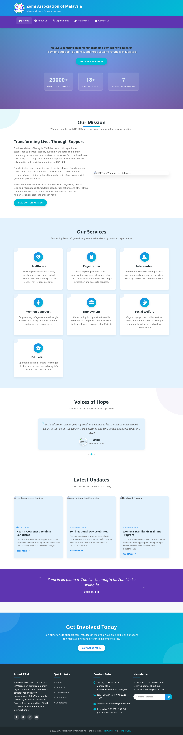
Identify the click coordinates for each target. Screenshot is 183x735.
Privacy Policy (110, 731)
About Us (42, 20)
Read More (21, 551)
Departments (62, 20)
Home (26, 20)
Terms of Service (126, 731)
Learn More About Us (91, 61)
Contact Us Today (91, 648)
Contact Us (103, 20)
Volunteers (83, 20)
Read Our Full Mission (30, 202)
